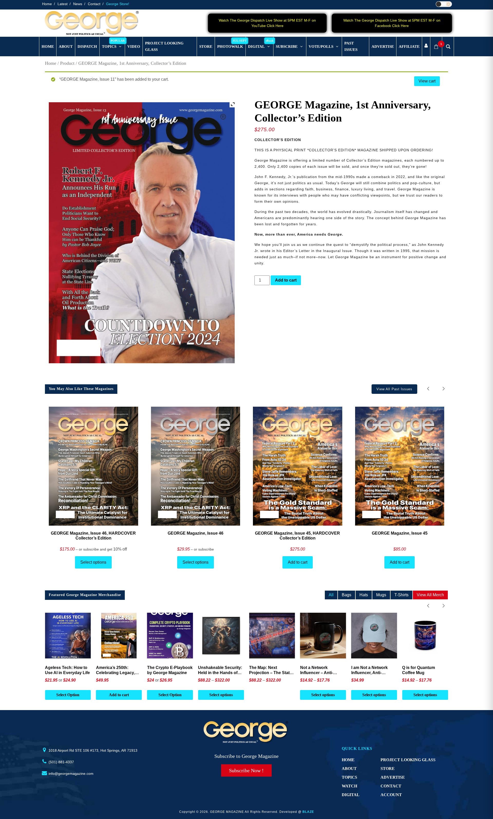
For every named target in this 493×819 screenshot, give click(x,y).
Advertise (393, 777)
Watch (349, 786)
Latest (63, 4)
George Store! (117, 4)
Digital (350, 795)
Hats (363, 595)
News (77, 4)
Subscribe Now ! (246, 770)
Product (67, 63)
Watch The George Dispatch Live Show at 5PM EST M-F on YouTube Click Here (267, 23)
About (349, 768)
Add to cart (286, 280)
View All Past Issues (394, 389)
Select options (93, 562)
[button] (443, 388)
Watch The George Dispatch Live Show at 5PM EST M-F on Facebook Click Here (391, 23)
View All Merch (430, 595)
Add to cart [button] (68, 695)
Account (391, 795)
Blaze (308, 812)
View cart (427, 81)
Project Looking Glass (408, 760)
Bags (346, 595)
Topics (349, 777)
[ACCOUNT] (426, 47)
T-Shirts (401, 595)
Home (47, 4)
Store (388, 768)
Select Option (118, 695)
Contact (94, 4)
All (331, 595)
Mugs (381, 595)
